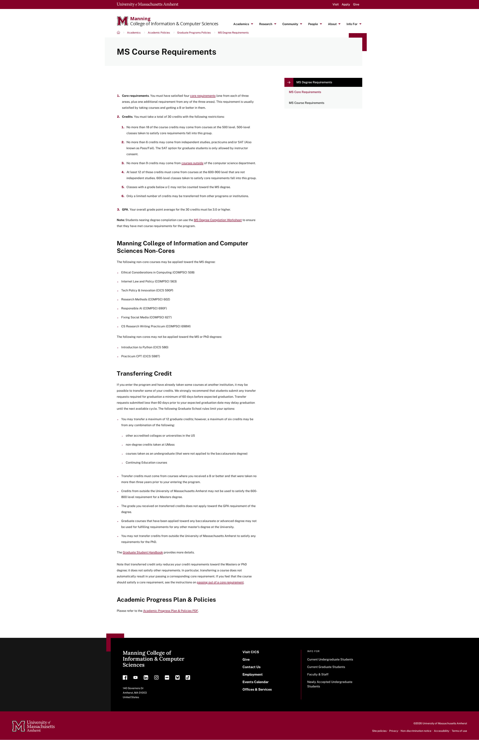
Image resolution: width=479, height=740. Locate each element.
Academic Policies (159, 32)
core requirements (203, 96)
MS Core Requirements (305, 92)
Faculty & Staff (317, 674)
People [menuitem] (313, 24)
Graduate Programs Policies (194, 32)
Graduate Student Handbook (143, 552)
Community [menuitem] (290, 24)
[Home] (119, 32)
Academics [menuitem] (241, 24)
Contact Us (251, 667)
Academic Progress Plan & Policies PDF (170, 611)
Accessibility (441, 730)
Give (356, 4)
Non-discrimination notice (416, 730)
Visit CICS (250, 652)
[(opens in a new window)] (125, 678)
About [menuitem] (332, 24)
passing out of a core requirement (220, 582)
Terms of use (459, 730)
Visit (335, 4)
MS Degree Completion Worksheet (218, 220)
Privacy (393, 730)
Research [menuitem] (265, 24)
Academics (134, 32)
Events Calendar (255, 682)
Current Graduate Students (326, 667)
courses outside (192, 163)
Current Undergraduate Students (330, 659)
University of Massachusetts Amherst (444, 723)
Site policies (379, 730)
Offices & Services (257, 689)
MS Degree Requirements (233, 32)
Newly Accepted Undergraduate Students (329, 684)
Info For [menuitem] (352, 24)
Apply (346, 4)
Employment (252, 674)
